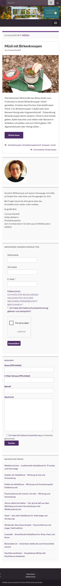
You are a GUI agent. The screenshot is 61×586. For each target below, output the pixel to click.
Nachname (12, 254)
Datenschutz (13, 291)
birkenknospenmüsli (32, 145)
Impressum (30, 574)
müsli (53, 145)
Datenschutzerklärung (30, 435)
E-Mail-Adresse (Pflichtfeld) (17, 376)
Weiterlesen (14, 135)
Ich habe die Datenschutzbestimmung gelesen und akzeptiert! (27, 309)
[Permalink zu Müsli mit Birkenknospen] (30, 73)
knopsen (46, 145)
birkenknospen (15, 145)
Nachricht (9, 397)
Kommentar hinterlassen (45, 149)
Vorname (12, 266)
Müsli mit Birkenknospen (23, 46)
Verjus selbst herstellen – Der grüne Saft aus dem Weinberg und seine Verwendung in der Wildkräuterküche (26, 506)
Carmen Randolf (14, 50)
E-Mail (11, 279)
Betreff (7, 386)
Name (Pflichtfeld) (12, 365)
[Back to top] (54, 579)
